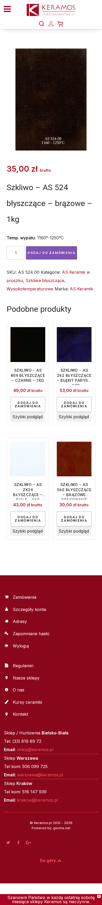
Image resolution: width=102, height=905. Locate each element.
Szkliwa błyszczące (45, 280)
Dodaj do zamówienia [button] (28, 404)
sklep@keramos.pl (35, 749)
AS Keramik (81, 288)
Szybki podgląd (27, 416)
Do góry (48, 860)
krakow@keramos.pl (37, 800)
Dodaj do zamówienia (51, 253)
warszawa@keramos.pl (40, 774)
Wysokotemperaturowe (30, 288)
